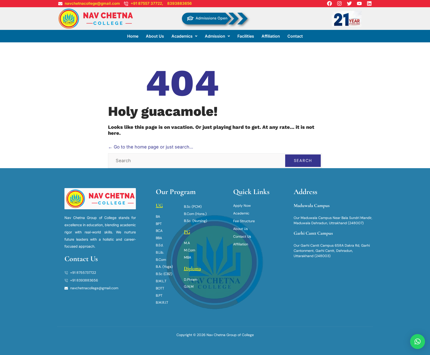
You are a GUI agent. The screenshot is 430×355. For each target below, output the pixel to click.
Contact (295, 36)
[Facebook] (329, 3)
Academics (182, 36)
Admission (215, 36)
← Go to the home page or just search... (150, 146)
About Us (155, 36)
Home (132, 36)
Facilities (245, 36)
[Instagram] (339, 3)
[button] (184, 36)
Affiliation (271, 36)
